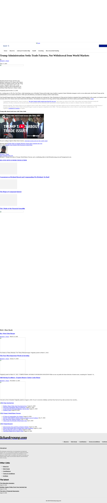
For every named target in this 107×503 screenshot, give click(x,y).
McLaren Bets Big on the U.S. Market (12, 429)
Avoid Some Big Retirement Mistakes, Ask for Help (16, 408)
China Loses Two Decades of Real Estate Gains (15, 420)
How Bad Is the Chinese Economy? (12, 419)
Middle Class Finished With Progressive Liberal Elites (19, 145)
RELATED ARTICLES (6, 160)
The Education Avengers (7, 483)
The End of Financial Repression (9, 491)
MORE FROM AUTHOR (20, 160)
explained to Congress (14, 108)
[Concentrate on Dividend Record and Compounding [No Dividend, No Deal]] (8, 174)
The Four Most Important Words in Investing (14, 355)
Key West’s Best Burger (7, 333)
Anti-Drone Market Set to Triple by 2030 (13, 431)
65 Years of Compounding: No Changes (13, 416)
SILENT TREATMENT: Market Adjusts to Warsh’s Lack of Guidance (20, 418)
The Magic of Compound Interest (10, 192)
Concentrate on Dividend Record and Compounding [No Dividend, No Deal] (24, 177)
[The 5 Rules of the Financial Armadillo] (8, 205)
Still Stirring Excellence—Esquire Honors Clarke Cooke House (20, 377)
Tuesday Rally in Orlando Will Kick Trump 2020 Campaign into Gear (25, 143)
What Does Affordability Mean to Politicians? (14, 407)
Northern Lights (7, 410)
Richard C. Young (4, 60)
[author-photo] (4, 152)
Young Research (8, 423)
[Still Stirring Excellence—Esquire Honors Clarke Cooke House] (12, 398)
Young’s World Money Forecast (12, 413)
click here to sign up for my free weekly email (36, 141)
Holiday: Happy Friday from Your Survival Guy (15, 406)
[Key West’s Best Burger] (12, 351)
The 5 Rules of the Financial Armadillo (12, 208)
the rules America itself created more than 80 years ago (42, 101)
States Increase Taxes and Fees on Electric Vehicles (15, 427)
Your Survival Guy (9, 403)
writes (92, 98)
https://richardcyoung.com (6, 155)
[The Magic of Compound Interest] (8, 188)
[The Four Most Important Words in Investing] (12, 373)
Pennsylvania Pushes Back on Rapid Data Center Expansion (18, 428)
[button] (6, 45)
